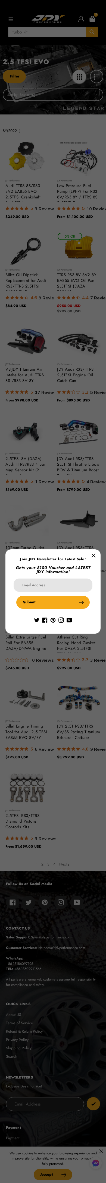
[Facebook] (45, 619)
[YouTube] (69, 619)
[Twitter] (36, 619)
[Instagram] (61, 619)
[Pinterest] (53, 619)
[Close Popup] (93, 555)
